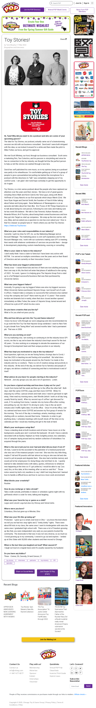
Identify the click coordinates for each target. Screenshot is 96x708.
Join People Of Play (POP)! (47, 572)
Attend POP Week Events (57, 10)
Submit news (55, 676)
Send (88, 686)
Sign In (86, 3)
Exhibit (32, 676)
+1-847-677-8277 (16, 673)
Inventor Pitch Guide (58, 673)
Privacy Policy (51, 702)
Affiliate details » (80, 694)
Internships (34, 679)
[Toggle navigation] (92, 3)
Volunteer (33, 682)
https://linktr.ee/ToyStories (15, 226)
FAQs (21, 705)
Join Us (78, 3)
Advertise (33, 670)
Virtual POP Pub (56, 668)
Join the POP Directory (32, 10)
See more (84, 185)
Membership (35, 668)
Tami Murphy (11, 45)
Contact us (13, 668)
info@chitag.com (16, 670)
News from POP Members (82, 10)
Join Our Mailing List (48, 639)
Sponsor (33, 673)
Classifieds (54, 670)
